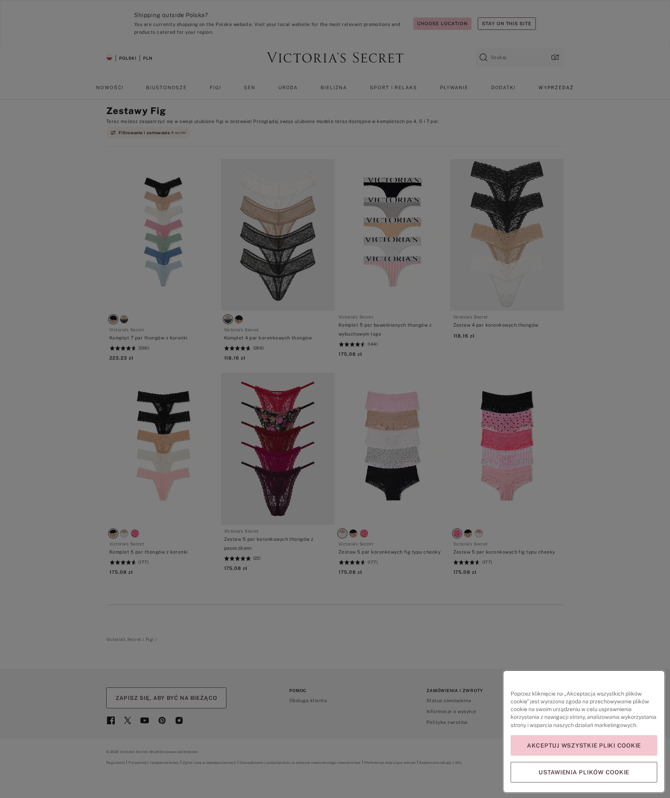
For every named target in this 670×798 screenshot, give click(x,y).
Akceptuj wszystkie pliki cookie (584, 745)
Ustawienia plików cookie (584, 772)
